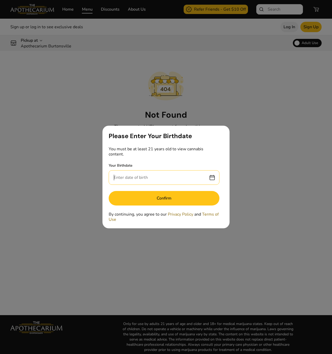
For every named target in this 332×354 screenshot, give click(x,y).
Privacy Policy (180, 214)
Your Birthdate (121, 165)
